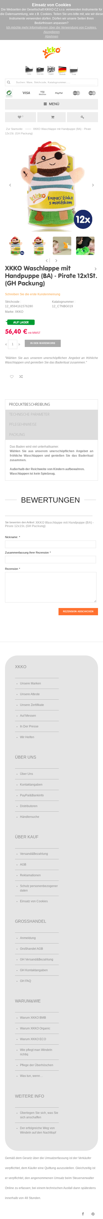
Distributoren (29, 806)
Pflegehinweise (23, 424)
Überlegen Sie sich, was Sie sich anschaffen (39, 1115)
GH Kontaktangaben (34, 970)
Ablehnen (51, 36)
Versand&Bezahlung (34, 854)
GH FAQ (25, 981)
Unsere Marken (30, 683)
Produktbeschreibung (29, 404)
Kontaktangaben (31, 784)
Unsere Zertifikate (32, 705)
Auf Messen (28, 715)
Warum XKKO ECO (33, 1039)
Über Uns (26, 774)
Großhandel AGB (31, 948)
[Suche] (8, 82)
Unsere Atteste (30, 694)
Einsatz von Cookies (34, 901)
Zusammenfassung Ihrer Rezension (27, 552)
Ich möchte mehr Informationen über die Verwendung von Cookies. (51, 27)
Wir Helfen (27, 737)
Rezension (11, 568)
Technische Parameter (29, 414)
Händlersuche (29, 817)
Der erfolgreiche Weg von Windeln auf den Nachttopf (38, 1130)
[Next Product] (95, 268)
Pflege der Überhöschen (36, 1065)
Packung (17, 434)
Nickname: (11, 537)
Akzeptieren (52, 32)
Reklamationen (30, 875)
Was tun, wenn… (31, 1076)
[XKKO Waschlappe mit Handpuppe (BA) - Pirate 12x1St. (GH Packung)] (51, 185)
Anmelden (82, 117)
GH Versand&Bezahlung (36, 959)
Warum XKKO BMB (33, 1017)
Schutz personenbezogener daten (39, 888)
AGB (23, 864)
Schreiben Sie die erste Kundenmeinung (32, 294)
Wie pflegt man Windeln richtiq (36, 1052)
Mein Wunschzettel (22, 116)
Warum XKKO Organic (35, 1028)
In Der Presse (29, 726)
